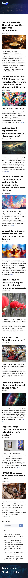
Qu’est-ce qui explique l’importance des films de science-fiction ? (14, 385)
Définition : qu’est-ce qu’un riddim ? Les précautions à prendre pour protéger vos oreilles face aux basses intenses (14, 540)
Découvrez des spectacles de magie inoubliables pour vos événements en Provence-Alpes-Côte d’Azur (13, 558)
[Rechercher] (21, 525)
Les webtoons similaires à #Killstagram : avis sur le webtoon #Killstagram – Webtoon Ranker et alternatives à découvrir (14, 82)
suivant (7, 521)
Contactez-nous (9, 568)
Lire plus (17, 71)
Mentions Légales (10, 572)
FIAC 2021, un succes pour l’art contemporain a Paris (13, 476)
